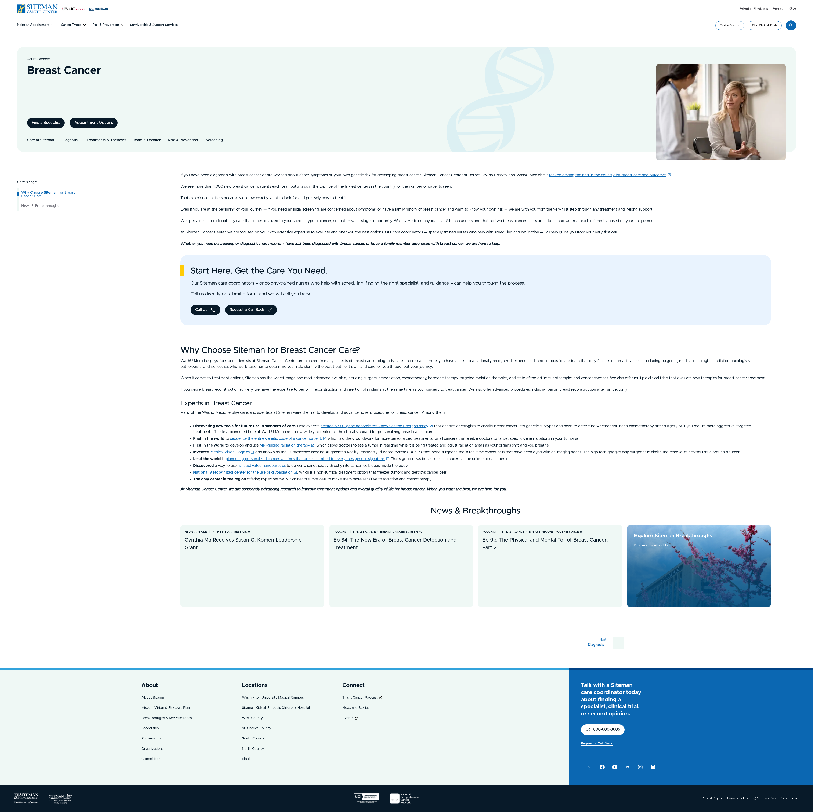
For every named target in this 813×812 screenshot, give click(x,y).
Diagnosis (71, 140)
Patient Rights (712, 798)
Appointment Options (93, 123)
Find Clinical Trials (764, 25)
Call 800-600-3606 (603, 729)
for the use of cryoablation (243, 472)
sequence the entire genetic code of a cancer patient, (276, 439)
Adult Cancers (38, 59)
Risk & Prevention (183, 140)
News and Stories (355, 707)
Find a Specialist (46, 123)
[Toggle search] (791, 25)
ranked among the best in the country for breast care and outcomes (607, 175)
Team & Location (147, 140)
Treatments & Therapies (106, 140)
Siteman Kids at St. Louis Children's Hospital (276, 707)
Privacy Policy (737, 798)
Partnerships (151, 738)
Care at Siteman (41, 140)
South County (253, 738)
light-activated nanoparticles (262, 466)
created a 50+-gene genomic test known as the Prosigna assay (374, 426)
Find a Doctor (730, 25)
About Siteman (153, 697)
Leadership (150, 728)
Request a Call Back (597, 743)
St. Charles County (256, 728)
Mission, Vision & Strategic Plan (165, 707)
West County (252, 718)
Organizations (152, 748)
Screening (214, 140)
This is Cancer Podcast (360, 697)
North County (253, 748)
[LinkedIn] (627, 767)
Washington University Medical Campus (273, 697)
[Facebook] (602, 767)
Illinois (246, 759)
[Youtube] (615, 767)
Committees (151, 759)
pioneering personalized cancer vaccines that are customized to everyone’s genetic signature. (305, 459)
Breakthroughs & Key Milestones (166, 718)
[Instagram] (640, 767)
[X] (589, 767)
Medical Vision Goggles (230, 452)
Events (347, 718)
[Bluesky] (653, 767)
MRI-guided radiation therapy (285, 445)
